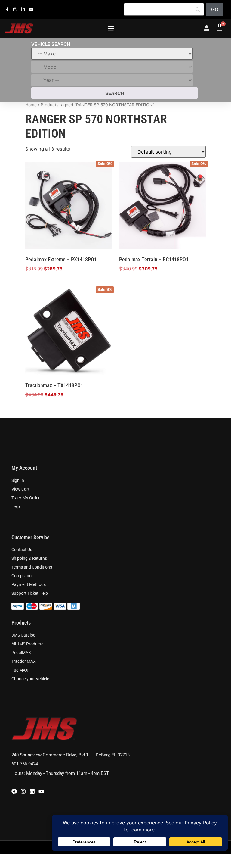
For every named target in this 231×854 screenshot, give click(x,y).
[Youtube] (41, 791)
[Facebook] (14, 791)
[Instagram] (23, 791)
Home (31, 104)
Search (114, 93)
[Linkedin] (32, 791)
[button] (111, 28)
